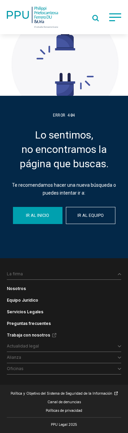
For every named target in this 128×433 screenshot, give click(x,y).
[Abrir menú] (115, 17)
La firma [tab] (15, 273)
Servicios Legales (25, 311)
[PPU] (32, 17)
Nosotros (16, 288)
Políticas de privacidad (64, 410)
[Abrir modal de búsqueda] (95, 18)
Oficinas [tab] (15, 368)
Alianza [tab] (14, 357)
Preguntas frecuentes (29, 323)
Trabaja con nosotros (28, 335)
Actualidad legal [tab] (23, 346)
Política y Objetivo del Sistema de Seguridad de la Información (61, 393)
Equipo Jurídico (22, 300)
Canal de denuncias (64, 402)
